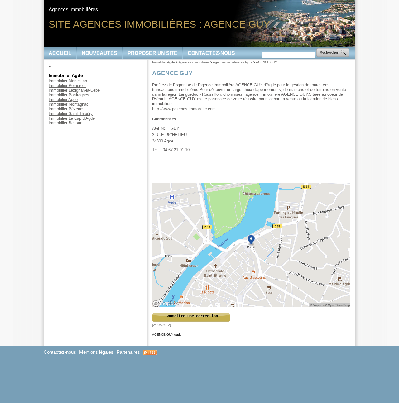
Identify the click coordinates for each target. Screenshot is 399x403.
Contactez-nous (211, 53)
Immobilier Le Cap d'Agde (72, 118)
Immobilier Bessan (65, 123)
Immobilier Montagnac (69, 104)
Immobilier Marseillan (68, 81)
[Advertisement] (251, 167)
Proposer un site (152, 53)
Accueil (60, 53)
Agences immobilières (193, 62)
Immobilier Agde (63, 99)
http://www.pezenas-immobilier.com (184, 109)
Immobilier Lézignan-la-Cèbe (74, 90)
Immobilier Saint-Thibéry (71, 113)
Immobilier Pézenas (66, 109)
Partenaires (128, 352)
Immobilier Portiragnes (69, 95)
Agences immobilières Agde (232, 62)
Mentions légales (96, 352)
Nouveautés (99, 53)
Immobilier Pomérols (67, 85)
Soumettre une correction (192, 316)
